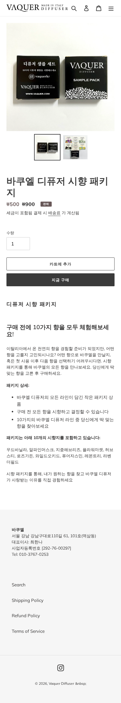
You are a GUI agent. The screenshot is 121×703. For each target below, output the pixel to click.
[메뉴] (111, 8)
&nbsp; (80, 683)
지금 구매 (60, 279)
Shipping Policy (27, 600)
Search (19, 584)
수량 (10, 232)
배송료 (54, 212)
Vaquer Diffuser (61, 683)
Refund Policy (26, 615)
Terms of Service (28, 631)
